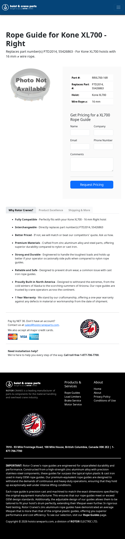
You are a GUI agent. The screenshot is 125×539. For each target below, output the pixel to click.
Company (99, 126)
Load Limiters (72, 396)
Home (97, 389)
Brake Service (72, 400)
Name (74, 126)
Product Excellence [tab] (51, 210)
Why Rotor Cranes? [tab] (21, 210)
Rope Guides (72, 392)
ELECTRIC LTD (83, 521)
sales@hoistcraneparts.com (42, 325)
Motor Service (73, 404)
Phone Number (103, 140)
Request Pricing (92, 184)
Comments (77, 154)
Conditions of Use (105, 400)
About (97, 392)
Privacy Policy (102, 396)
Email (73, 140)
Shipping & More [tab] (79, 210)
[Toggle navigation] (118, 7)
